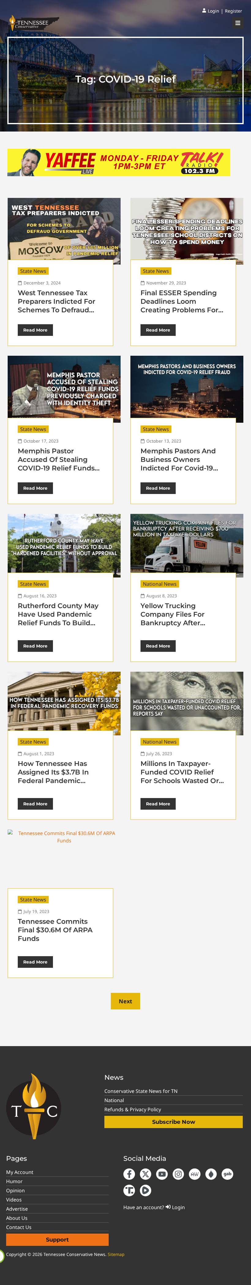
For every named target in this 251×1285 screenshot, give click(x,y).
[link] (210, 11)
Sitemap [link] (116, 1254)
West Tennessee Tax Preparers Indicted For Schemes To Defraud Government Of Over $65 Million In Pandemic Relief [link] (59, 314)
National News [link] (160, 584)
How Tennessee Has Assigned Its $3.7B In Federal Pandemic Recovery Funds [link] (53, 776)
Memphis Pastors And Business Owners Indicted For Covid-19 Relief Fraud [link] (178, 464)
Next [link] (125, 1001)
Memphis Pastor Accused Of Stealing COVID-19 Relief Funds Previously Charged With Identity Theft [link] (56, 468)
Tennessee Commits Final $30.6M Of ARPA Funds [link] (55, 930)
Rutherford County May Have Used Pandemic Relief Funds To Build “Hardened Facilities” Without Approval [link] (58, 623)
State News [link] (33, 271)
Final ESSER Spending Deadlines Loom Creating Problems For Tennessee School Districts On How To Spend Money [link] (179, 314)
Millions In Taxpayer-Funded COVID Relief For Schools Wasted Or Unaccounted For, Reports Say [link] (179, 780)
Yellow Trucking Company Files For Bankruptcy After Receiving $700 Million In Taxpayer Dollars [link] (179, 623)
